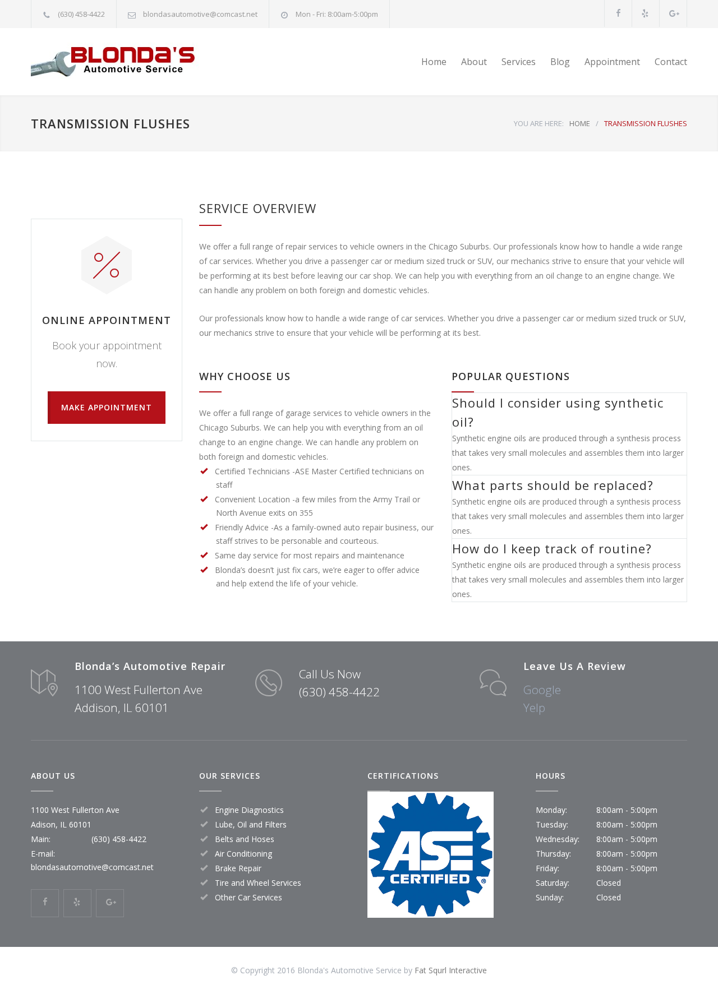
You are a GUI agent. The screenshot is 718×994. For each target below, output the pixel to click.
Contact (671, 62)
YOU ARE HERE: (539, 123)
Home (434, 62)
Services (518, 62)
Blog (560, 62)
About (474, 62)
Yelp (534, 707)
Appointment (612, 62)
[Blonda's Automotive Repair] (134, 62)
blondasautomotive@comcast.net (200, 14)
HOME (579, 123)
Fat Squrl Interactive (451, 970)
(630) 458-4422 (81, 14)
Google (542, 689)
